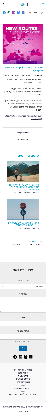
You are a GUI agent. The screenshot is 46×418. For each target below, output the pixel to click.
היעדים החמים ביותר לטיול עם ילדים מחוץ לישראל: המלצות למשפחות (24, 187)
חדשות (6, 75)
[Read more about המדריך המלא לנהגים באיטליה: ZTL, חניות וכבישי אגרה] (23, 209)
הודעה (23, 294)
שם (23, 317)
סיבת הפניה (23, 280)
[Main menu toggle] (43, 4)
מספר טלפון (23, 331)
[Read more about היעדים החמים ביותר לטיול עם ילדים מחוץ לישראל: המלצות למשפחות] (23, 171)
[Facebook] (23, 12)
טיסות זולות (23, 373)
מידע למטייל (23, 376)
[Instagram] (13, 12)
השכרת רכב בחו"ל (23, 382)
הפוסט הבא (23, 139)
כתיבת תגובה (38, 75)
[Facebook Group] (18, 12)
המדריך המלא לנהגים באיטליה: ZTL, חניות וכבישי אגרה (23, 223)
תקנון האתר (23, 411)
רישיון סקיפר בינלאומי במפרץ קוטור (23, 394)
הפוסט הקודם (23, 132)
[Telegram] (4, 12)
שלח (23, 348)
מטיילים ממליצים (23, 379)
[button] (4, 4)
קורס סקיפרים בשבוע (23, 388)
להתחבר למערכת (34, 244)
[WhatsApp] (8, 12)
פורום (23, 385)
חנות (23, 391)
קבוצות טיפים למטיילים (23, 370)
